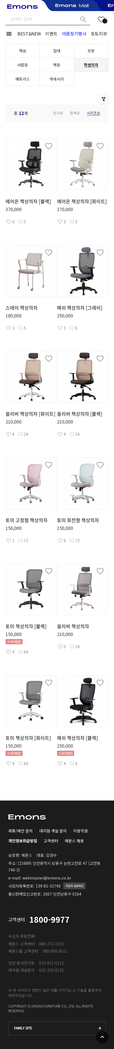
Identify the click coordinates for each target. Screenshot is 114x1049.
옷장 (91, 50)
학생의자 (91, 65)
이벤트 (51, 33)
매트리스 (22, 79)
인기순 (58, 113)
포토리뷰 (99, 33)
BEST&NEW (29, 33)
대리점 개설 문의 (53, 830)
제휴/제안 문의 (20, 830)
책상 (22, 50)
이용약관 (80, 830)
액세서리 (57, 79)
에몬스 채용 (74, 840)
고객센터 (51, 840)
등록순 (75, 113)
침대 (56, 50)
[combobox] (57, 1028)
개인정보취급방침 (22, 840)
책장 (56, 65)
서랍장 (22, 65)
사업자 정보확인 (74, 886)
